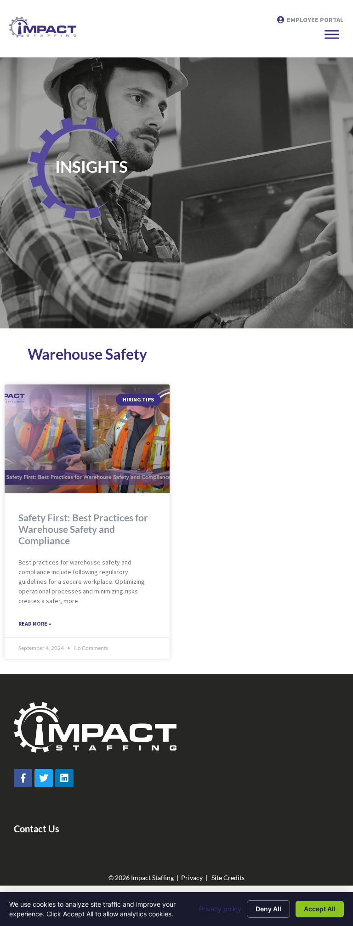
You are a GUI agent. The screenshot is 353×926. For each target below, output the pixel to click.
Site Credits (228, 877)
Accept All (320, 909)
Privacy (192, 877)
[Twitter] (43, 778)
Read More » (34, 623)
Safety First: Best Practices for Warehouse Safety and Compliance (83, 529)
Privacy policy (220, 909)
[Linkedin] (64, 778)
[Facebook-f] (23, 778)
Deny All (268, 909)
